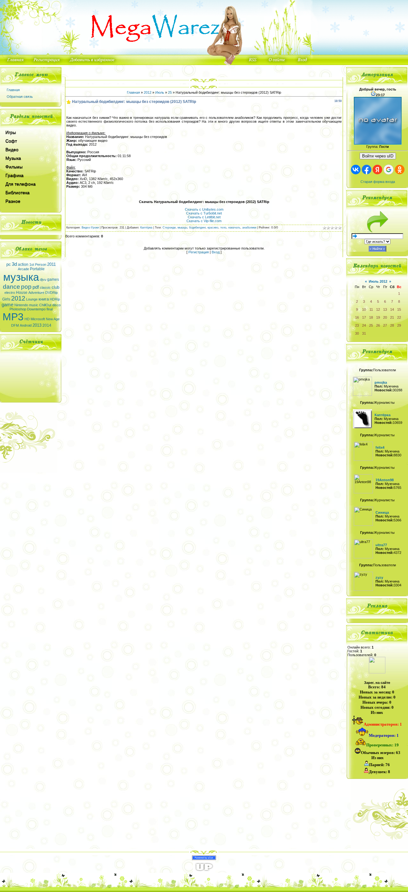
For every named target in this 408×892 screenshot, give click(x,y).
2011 (51, 264)
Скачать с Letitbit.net (204, 217)
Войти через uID (377, 156)
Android (26, 325)
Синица (382, 512)
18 (371, 317)
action (23, 264)
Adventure (36, 292)
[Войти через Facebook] (366, 169)
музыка (21, 277)
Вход (216, 252)
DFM (15, 325)
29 (399, 325)
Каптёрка (146, 227)
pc (8, 264)
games (53, 279)
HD (27, 319)
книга (44, 299)
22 (399, 317)
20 (385, 317)
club (55, 287)
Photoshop (18, 309)
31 (364, 333)
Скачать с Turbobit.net (204, 213)
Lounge (32, 299)
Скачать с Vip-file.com (204, 221)
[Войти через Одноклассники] (399, 169)
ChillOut (45, 305)
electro (9, 292)
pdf (36, 287)
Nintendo (21, 305)
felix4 (379, 447)
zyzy (379, 577)
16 (357, 317)
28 (392, 325)
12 (378, 309)
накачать (234, 227)
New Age (53, 319)
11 (371, 309)
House (21, 292)
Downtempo (36, 309)
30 (357, 333)
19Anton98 (384, 480)
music (33, 305)
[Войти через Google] (388, 169)
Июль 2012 (378, 281)
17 (364, 317)
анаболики (249, 227)
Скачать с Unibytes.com (204, 209)
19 (378, 317)
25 (170, 92)
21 (392, 317)
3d (14, 264)
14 (392, 309)
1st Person (37, 264)
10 (364, 309)
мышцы (182, 227)
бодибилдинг (197, 227)
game (7, 304)
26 (378, 325)
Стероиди (169, 227)
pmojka (381, 382)
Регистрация (198, 252)
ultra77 (381, 545)
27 (385, 325)
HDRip (55, 299)
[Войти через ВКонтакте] (356, 169)
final (50, 309)
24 (364, 325)
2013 (37, 325)
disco (56, 305)
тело (223, 227)
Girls (6, 299)
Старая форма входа (378, 182)
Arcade (23, 269)
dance (11, 286)
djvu (43, 279)
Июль (159, 92)
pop (26, 286)
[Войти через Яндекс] (377, 169)
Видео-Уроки (90, 227)
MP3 (13, 317)
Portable (37, 269)
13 (385, 309)
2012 (18, 298)
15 (399, 309)
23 (357, 325)
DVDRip (51, 292)
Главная (13, 90)
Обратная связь (20, 96)
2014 (46, 325)
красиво (213, 227)
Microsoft (38, 319)
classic (45, 287)
